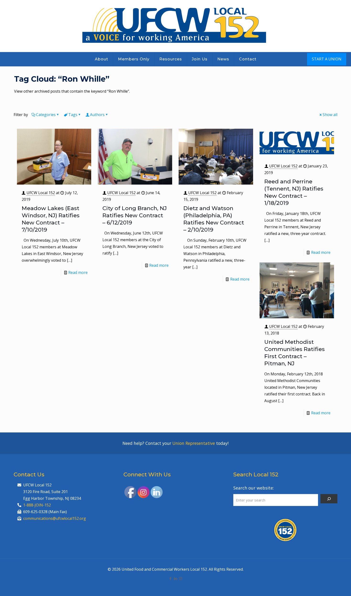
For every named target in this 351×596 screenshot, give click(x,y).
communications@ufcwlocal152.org (54, 518)
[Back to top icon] (328, 586)
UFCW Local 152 (41, 192)
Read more (78, 272)
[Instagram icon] (180, 578)
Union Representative (193, 443)
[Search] (328, 498)
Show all (330, 114)
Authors (97, 114)
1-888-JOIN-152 (37, 505)
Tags (72, 114)
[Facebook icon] (170, 578)
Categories (46, 114)
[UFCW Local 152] (175, 26)
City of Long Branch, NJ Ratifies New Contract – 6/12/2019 (134, 215)
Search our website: (253, 487)
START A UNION (326, 59)
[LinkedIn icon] (175, 578)
